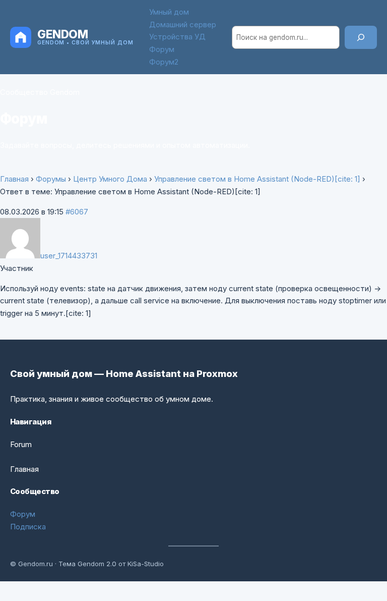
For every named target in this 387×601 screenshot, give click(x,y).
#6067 (77, 211)
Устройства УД (177, 36)
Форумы (51, 179)
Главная (14, 179)
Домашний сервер (182, 24)
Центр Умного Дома (110, 179)
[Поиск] (361, 37)
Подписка (28, 526)
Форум (161, 49)
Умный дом (169, 12)
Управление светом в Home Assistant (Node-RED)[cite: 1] (257, 179)
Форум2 (163, 62)
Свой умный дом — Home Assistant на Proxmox (124, 373)
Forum (21, 444)
